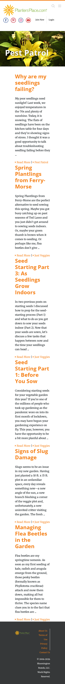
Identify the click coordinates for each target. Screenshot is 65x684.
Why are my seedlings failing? (30, 82)
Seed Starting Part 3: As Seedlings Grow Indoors (32, 276)
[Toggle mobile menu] (60, 6)
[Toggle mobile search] (53, 6)
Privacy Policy (43, 645)
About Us (42, 631)
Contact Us (45, 652)
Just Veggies (42, 255)
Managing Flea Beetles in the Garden (31, 537)
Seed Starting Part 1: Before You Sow (32, 372)
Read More (23, 162)
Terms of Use (43, 637)
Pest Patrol (41, 162)
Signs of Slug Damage (31, 454)
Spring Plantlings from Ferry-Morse (30, 177)
